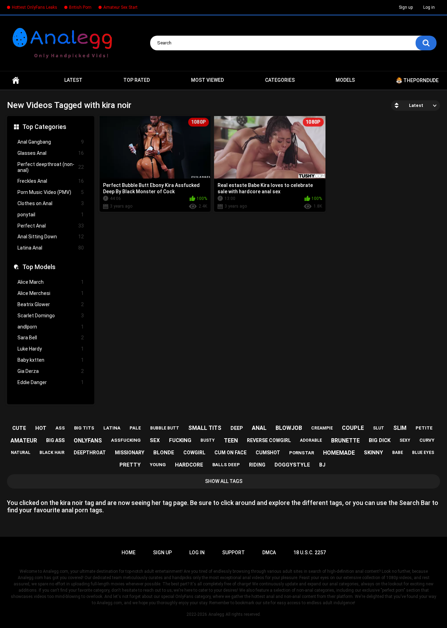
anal (259, 428)
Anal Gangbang (50, 142)
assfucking (126, 440)
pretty (130, 465)
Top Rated (136, 80)
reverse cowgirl (269, 440)
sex (155, 440)
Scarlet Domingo (50, 315)
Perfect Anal (50, 226)
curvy (426, 440)
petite (424, 428)
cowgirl (194, 452)
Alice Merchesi (50, 293)
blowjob (289, 428)
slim (399, 428)
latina (111, 428)
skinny (373, 452)
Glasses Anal (50, 153)
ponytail (50, 214)
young (158, 464)
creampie (322, 428)
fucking (180, 440)
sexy (405, 440)
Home (15, 80)
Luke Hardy (50, 349)
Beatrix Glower (50, 304)
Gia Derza (50, 371)
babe (397, 452)
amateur (23, 440)
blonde (163, 452)
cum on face (230, 452)
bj (322, 465)
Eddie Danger (50, 382)
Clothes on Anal (50, 203)
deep (236, 428)
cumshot (268, 452)
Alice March (50, 282)
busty (207, 440)
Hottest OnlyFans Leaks (34, 7)
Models (345, 80)
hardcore (189, 465)
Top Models (39, 266)
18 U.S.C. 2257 (309, 552)
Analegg (216, 614)
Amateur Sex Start (120, 7)
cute (19, 428)
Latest (73, 80)
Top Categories (44, 126)
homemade (339, 452)
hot (40, 428)
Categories (280, 80)
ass (60, 428)
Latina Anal (50, 248)
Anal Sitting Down (50, 236)
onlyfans (88, 440)
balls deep (226, 464)
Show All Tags (223, 481)
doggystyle (292, 465)
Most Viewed (207, 80)
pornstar (301, 452)
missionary (129, 452)
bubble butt (164, 428)
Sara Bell (50, 337)
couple (353, 428)
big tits (84, 428)
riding (257, 465)
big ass (55, 440)
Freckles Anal (50, 181)
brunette (345, 440)
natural (20, 452)
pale (135, 428)
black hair (52, 452)
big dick (379, 440)
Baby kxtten (50, 360)
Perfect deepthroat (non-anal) (50, 167)
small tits (204, 428)
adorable (311, 440)
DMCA (269, 552)
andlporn (50, 327)
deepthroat (90, 452)
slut (378, 428)
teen (231, 440)
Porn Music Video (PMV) (50, 192)
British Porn (80, 7)
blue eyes (423, 452)
